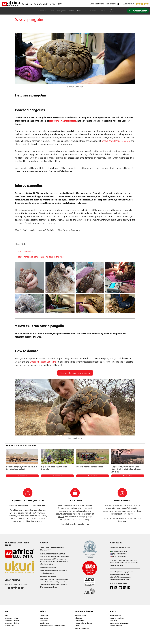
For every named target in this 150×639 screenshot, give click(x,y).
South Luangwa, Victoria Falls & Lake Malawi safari (21, 467)
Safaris (43, 611)
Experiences (44, 618)
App (6, 611)
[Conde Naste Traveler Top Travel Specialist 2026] (89, 575)
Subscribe (92, 11)
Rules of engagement (82, 628)
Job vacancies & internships (119, 623)
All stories (78, 618)
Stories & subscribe (84, 611)
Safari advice (44, 620)
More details (22, 476)
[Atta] (89, 594)
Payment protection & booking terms (52, 625)
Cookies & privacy (116, 625)
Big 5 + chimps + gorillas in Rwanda (54, 467)
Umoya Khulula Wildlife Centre (115, 141)
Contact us (113, 620)
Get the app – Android (12, 620)
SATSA (61, 517)
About (113, 611)
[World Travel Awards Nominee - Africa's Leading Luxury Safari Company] (89, 558)
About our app (9, 625)
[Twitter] (116, 587)
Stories (51, 11)
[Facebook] (112, 587)
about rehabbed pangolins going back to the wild (41, 257)
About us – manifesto (117, 618)
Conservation (81, 11)
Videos (77, 625)
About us (102, 11)
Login (6, 615)
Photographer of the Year (65, 11)
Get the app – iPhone (12, 618)
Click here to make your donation (75, 373)
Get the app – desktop (12, 623)
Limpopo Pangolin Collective (43, 362)
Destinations (44, 615)
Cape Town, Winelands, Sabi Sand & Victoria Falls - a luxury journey (126, 469)
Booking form (44, 623)
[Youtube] (121, 587)
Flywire (61, 508)
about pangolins (25, 251)
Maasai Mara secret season (89, 466)
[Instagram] (125, 587)
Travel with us (41, 11)
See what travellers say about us (75, 524)
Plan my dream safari (138, 11)
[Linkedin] (129, 587)
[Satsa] (89, 585)
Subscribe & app (80, 615)
